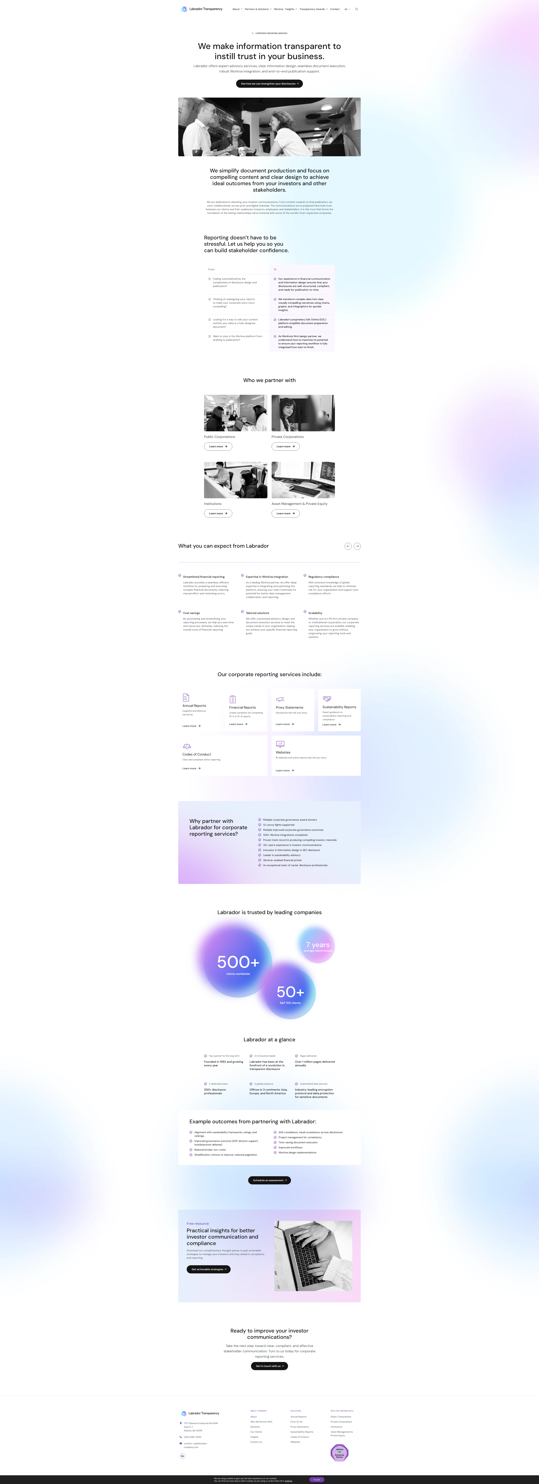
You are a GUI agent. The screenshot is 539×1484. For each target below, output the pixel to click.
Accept (317, 1479)
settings (288, 1481)
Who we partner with (342, 1411)
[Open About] (241, 9)
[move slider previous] (348, 546)
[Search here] (356, 9)
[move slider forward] (357, 546)
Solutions (296, 1411)
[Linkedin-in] (182, 1456)
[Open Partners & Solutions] (270, 9)
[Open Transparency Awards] (327, 9)
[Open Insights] (296, 9)
